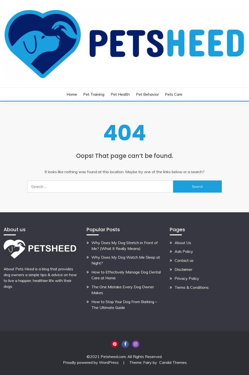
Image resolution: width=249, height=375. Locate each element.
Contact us (184, 260)
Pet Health (120, 94)
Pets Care (173, 94)
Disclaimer (183, 269)
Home (72, 94)
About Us (183, 242)
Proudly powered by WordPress (91, 362)
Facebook (125, 344)
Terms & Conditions (192, 287)
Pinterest (114, 344)
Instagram (135, 344)
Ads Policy (184, 251)
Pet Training (93, 94)
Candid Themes (173, 362)
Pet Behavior (147, 94)
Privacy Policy (187, 278)
